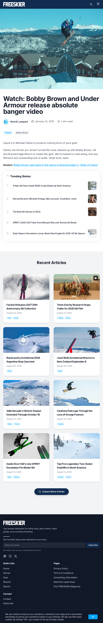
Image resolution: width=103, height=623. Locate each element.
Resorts (7, 582)
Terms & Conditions (63, 573)
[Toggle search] (91, 4)
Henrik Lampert (19, 121)
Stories (6, 573)
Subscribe (93, 545)
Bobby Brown (22, 132)
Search (6, 586)
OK (93, 617)
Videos (8, 132)
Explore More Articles (53, 491)
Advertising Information (65, 577)
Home (6, 568)
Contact (7, 599)
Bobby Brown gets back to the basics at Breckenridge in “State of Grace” (56, 165)
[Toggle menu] (98, 3)
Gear (5, 577)
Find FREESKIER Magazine (67, 586)
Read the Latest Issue (64, 582)
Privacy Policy (61, 568)
